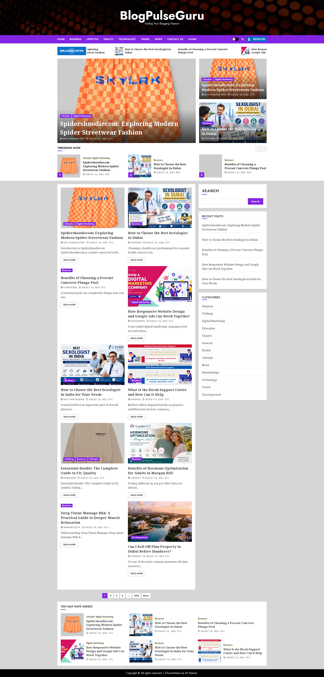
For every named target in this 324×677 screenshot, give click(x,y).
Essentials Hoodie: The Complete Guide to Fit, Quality (89, 470)
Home (61, 39)
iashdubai (209, 138)
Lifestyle (92, 39)
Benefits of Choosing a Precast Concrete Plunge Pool (174, 166)
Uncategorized (139, 537)
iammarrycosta (71, 527)
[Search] (243, 39)
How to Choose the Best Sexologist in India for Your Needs (90, 392)
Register (259, 39)
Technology (127, 39)
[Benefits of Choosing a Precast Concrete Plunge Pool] (139, 165)
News (158, 39)
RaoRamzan (69, 478)
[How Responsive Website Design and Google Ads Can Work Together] (210, 165)
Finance (207, 335)
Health (108, 39)
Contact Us (175, 39)
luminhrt (136, 478)
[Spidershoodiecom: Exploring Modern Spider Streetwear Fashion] (126, 101)
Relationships (210, 372)
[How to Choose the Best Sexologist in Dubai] (68, 165)
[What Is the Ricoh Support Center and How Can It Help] (160, 364)
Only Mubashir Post (73, 139)
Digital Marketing (82, 116)
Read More (69, 260)
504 (136, 595)
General (207, 343)
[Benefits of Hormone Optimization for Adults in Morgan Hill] (160, 443)
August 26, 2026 (98, 139)
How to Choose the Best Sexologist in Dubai (99, 166)
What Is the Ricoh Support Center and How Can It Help (157, 392)
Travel (145, 39)
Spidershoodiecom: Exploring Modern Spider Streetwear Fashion (119, 128)
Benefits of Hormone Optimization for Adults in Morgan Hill (158, 470)
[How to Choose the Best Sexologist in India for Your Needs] (93, 364)
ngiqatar (136, 399)
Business (75, 39)
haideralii (136, 556)
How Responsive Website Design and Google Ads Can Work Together (244, 166)
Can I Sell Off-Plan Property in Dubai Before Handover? (154, 549)
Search (210, 191)
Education (208, 328)
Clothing (69, 459)
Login (192, 39)
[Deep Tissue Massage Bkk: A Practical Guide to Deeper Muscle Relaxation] (93, 505)
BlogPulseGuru (162, 15)
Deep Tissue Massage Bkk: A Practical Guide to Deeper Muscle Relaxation (90, 518)
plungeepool (70, 287)
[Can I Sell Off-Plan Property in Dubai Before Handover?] (160, 521)
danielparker (138, 321)
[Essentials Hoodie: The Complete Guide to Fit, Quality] (93, 443)
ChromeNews (173, 673)
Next (146, 595)
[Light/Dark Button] (235, 39)
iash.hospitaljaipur (74, 399)
